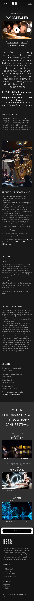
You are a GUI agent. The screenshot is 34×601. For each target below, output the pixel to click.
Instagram (6, 586)
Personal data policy (9, 576)
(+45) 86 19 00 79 (9, 571)
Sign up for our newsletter (17, 594)
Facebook (6, 584)
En (22, 3)
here (13, 230)
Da (19, 3)
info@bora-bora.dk (9, 573)
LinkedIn (6, 588)
